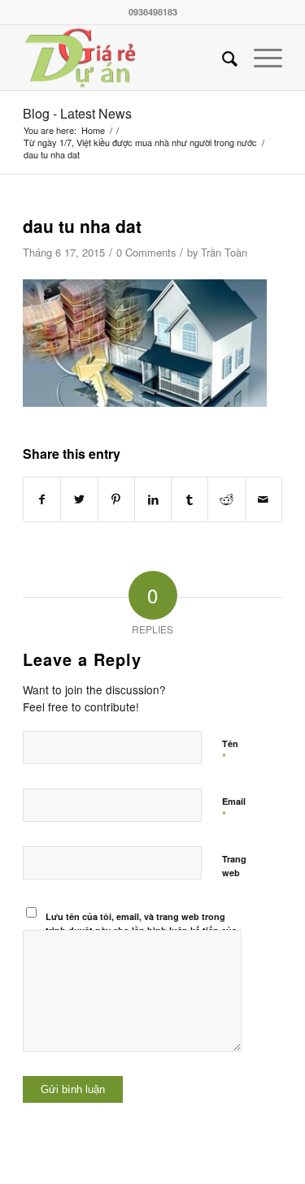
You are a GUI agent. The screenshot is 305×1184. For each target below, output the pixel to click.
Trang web (234, 866)
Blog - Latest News (77, 113)
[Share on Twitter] (79, 499)
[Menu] (259, 57)
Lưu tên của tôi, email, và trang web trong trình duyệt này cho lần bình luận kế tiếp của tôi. (141, 929)
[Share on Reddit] (226, 499)
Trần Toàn (224, 252)
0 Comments (146, 252)
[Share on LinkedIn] (153, 499)
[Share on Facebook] (42, 499)
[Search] (221, 57)
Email (234, 809)
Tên (230, 751)
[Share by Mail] (263, 499)
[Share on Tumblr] (189, 499)
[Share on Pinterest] (116, 499)
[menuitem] (221, 57)
